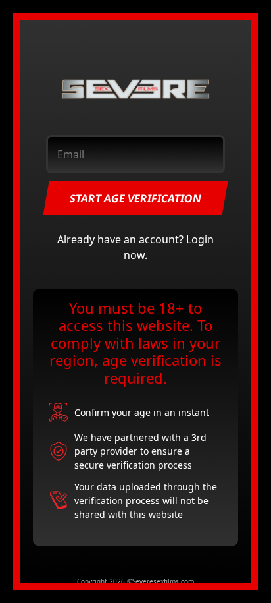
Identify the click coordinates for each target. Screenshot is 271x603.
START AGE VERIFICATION (135, 198)
